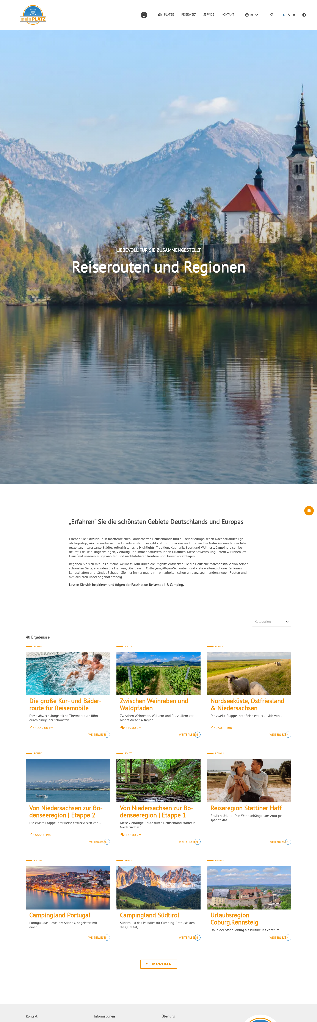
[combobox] (271, 621)
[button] (304, 15)
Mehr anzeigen (158, 964)
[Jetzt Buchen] (309, 510)
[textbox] (270, 621)
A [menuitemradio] (284, 15)
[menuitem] (272, 15)
